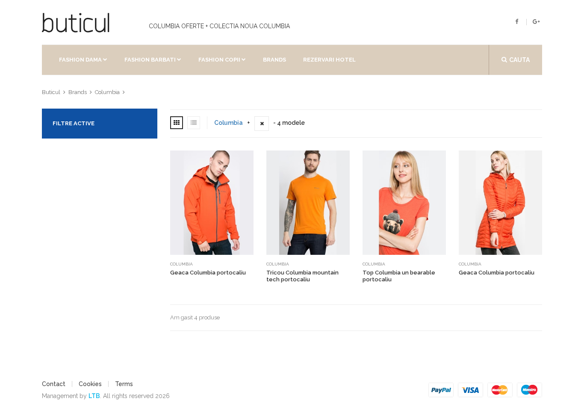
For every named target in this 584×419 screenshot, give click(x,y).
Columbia (228, 122)
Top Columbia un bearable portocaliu (399, 276)
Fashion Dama (80, 59)
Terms (124, 384)
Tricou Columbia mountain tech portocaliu (302, 276)
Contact (53, 384)
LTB (94, 395)
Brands (274, 59)
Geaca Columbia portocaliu (208, 272)
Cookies (90, 384)
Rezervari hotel (329, 59)
